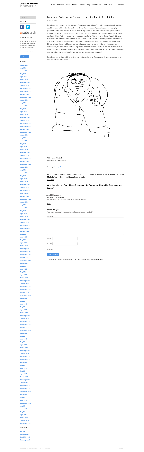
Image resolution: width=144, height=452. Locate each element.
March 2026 (24, 80)
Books (74, 5)
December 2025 (25, 88)
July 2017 (23, 365)
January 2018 (24, 353)
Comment (51, 216)
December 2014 (25, 423)
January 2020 (24, 284)
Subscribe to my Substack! (56, 160)
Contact (81, 5)
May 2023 (23, 176)
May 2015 (23, 412)
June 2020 (23, 269)
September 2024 (25, 132)
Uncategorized (58, 167)
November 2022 (25, 193)
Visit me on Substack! (55, 158)
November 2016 (25, 388)
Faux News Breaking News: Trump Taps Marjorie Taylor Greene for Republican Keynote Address (66, 177)
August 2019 (24, 298)
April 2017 (23, 374)
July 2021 (23, 234)
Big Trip (22, 431)
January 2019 (24, 319)
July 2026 (23, 68)
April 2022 (23, 214)
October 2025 (24, 94)
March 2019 (24, 313)
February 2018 (25, 351)
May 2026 (23, 74)
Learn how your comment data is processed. (88, 259)
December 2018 (25, 321)
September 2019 (25, 295)
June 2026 (23, 71)
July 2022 (23, 205)
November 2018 (25, 324)
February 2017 (25, 380)
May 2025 (23, 109)
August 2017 (24, 362)
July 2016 (23, 397)
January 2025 (24, 120)
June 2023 (23, 173)
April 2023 (23, 179)
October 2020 (24, 257)
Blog (88, 5)
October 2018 (24, 327)
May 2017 (23, 371)
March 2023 (24, 182)
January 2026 (24, 85)
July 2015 (23, 406)
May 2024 (23, 144)
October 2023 (24, 161)
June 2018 (23, 339)
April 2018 (23, 345)
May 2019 (23, 307)
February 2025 (25, 117)
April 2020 (23, 275)
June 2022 (23, 208)
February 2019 (25, 316)
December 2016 (25, 386)
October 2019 (24, 292)
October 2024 (24, 129)
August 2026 (24, 65)
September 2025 (25, 97)
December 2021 (25, 225)
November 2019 (25, 289)
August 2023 (24, 167)
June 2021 (23, 237)
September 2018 (25, 330)
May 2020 (23, 272)
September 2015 (25, 403)
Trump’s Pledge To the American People (106, 174)
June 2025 (23, 106)
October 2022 (24, 196)
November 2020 (25, 254)
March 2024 (24, 149)
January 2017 (24, 383)
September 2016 (25, 391)
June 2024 (23, 141)
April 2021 (23, 243)
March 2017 (24, 377)
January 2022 (24, 222)
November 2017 (25, 359)
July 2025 (23, 103)
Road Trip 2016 (108, 5)
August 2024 (24, 135)
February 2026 (25, 82)
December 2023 (25, 158)
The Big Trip (96, 5)
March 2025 (24, 115)
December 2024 (25, 123)
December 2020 (25, 251)
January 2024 (24, 155)
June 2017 (23, 368)
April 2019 (23, 310)
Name (49, 238)
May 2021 (23, 240)
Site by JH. (121, 448)
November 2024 (25, 126)
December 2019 (25, 286)
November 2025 (25, 91)
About (68, 5)
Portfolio (60, 5)
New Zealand (24, 434)
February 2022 (25, 219)
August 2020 (24, 263)
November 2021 (25, 228)
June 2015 (23, 409)
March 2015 (24, 418)
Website (50, 249)
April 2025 (23, 112)
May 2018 (23, 342)
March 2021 (24, 246)
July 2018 (23, 336)
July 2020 (23, 266)
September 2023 (25, 164)
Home (53, 5)
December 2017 (25, 356)
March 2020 (24, 278)
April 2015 (23, 415)
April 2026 (23, 77)
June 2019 (23, 304)
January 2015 (24, 420)
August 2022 (24, 202)
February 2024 (25, 152)
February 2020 (25, 281)
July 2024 (23, 138)
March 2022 (24, 217)
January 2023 (24, 187)
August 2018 (24, 333)
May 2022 (23, 211)
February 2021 (25, 249)
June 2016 (23, 400)
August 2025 (24, 100)
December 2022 (25, 190)
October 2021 (24, 231)
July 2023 (23, 170)
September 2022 (25, 199)
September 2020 (25, 260)
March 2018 (24, 348)
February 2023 (25, 184)
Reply (49, 204)
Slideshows (120, 5)
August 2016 (24, 394)
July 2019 (23, 301)
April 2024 (23, 147)
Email (49, 244)
